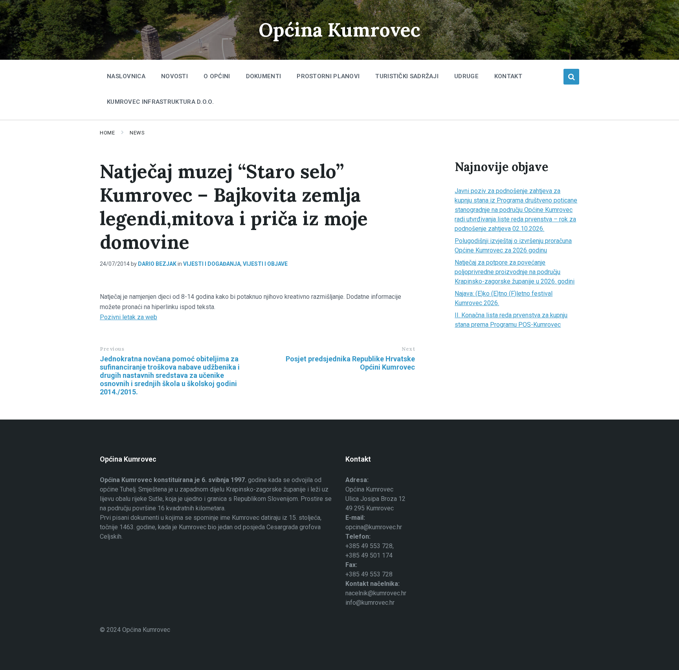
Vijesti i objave (265, 264)
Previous (112, 349)
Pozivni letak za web (128, 317)
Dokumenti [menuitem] (263, 76)
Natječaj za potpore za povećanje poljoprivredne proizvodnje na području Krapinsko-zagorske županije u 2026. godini (514, 272)
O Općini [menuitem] (217, 76)
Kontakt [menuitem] (508, 76)
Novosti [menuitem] (174, 76)
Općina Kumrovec (339, 30)
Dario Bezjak (157, 264)
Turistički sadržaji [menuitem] (407, 76)
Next (408, 349)
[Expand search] (571, 77)
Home (107, 133)
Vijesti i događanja (211, 264)
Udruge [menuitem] (466, 76)
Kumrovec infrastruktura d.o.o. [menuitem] (160, 101)
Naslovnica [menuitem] (126, 76)
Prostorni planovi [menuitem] (328, 76)
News (137, 133)
